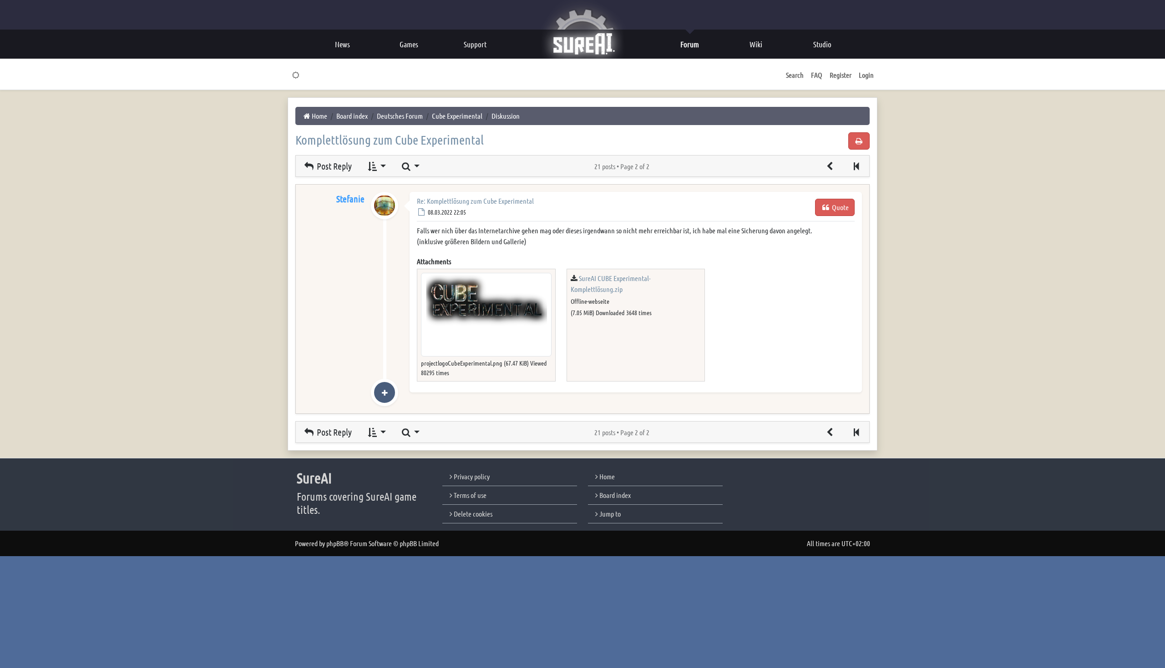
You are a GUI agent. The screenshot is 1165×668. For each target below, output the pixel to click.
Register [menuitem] (840, 74)
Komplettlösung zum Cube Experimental (389, 139)
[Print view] (859, 141)
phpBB (335, 543)
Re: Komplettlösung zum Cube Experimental (475, 200)
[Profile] (384, 215)
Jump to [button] (609, 513)
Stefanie (350, 198)
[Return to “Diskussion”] (830, 166)
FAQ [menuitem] (816, 74)
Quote (840, 207)
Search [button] (795, 74)
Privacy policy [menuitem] (471, 476)
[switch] (296, 75)
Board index (614, 495)
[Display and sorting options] (376, 166)
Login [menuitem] (866, 74)
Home (606, 476)
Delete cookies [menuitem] (472, 513)
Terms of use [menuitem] (469, 495)
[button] (856, 166)
